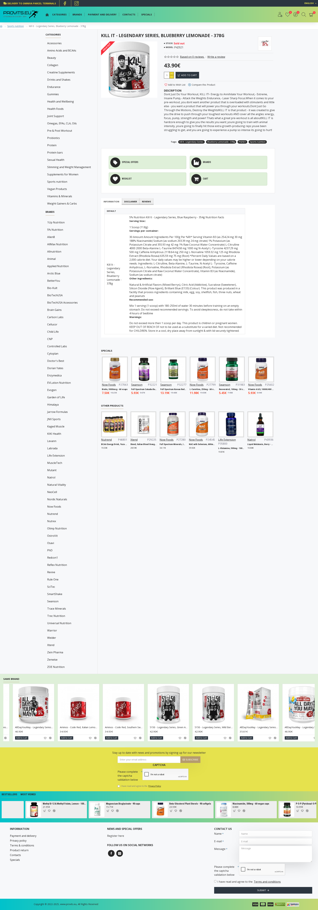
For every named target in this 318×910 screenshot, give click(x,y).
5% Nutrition (55, 230)
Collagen (52, 65)
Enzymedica (54, 375)
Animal (51, 259)
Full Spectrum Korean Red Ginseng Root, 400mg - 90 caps (151, 389)
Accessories (54, 43)
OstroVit (52, 536)
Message (219, 849)
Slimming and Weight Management (69, 167)
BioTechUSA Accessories (62, 302)
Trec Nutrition (56, 616)
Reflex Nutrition (57, 565)
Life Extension (56, 455)
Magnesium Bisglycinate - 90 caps (29, 803)
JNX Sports (54, 419)
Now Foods (54, 506)
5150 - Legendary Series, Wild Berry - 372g (33, 727)
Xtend (50, 645)
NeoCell (52, 492)
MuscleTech (54, 463)
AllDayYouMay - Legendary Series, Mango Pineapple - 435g (258, 727)
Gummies (53, 94)
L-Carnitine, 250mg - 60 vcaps (180, 389)
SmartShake (54, 594)
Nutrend (52, 514)
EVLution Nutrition (59, 383)
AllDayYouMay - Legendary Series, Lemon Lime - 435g (213, 727)
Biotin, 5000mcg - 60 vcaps (267, 389)
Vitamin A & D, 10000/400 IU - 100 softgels (238, 389)
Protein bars (55, 152)
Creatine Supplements (61, 72)
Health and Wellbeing (60, 101)
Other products (112, 405)
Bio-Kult (52, 288)
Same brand (11, 678)
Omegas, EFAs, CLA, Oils (62, 123)
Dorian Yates (55, 368)
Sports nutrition (15, 26)
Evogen (51, 390)
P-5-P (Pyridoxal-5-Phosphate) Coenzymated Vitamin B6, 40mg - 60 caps (223, 803)
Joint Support (55, 116)
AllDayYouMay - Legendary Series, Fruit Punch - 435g (168, 727)
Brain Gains (54, 310)
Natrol (51, 477)
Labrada (52, 448)
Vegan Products (57, 189)
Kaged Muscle (55, 426)
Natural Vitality (56, 485)
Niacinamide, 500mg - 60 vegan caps (157, 803)
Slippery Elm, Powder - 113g (265, 444)
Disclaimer (130, 201)
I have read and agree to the (141, 786)
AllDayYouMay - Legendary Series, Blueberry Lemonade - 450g (123, 727)
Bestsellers (9, 794)
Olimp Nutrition (57, 528)
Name (218, 833)
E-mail (218, 841)
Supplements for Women (62, 174)
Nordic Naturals (57, 499)
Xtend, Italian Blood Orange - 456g (119, 444)
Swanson (52, 601)
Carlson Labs (55, 317)
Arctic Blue (53, 273)
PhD (50, 550)
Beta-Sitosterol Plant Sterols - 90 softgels (96, 803)
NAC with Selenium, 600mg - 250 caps (177, 444)
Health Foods (55, 109)
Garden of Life (56, 397)
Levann (51, 441)
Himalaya (53, 404)
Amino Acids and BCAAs (61, 50)
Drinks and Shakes (58, 79)
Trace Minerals (56, 608)
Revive (51, 572)
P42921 (242, 141)
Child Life (53, 332)
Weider (51, 638)
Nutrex (51, 521)
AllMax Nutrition (57, 244)
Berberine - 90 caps (275, 803)
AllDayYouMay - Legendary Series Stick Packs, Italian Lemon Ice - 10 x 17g (78, 727)
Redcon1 (52, 557)
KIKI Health (54, 434)
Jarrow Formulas (57, 412)
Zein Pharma (55, 652)
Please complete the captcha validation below (128, 775)
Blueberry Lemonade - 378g (221, 141)
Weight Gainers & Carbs (62, 203)
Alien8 (51, 237)
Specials (106, 350)
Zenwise (52, 659)
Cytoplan (52, 353)
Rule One (52, 579)
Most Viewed (28, 794)
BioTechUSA (55, 295)
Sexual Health (55, 160)
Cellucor (52, 324)
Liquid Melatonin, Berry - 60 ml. (235, 444)
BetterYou (53, 281)
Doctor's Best (55, 361)
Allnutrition (54, 251)
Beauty (51, 58)
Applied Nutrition (58, 266)
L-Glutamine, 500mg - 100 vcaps (206, 448)
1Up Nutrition (56, 222)
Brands (50, 211)
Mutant (51, 470)
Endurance (53, 87)
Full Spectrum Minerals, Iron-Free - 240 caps (148, 444)
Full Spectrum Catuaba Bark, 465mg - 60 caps (121, 389)
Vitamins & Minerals (59, 196)
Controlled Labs (57, 346)
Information (111, 201)
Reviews (146, 201)
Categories (53, 34)
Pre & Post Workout (59, 130)
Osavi (50, 543)
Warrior (52, 630)
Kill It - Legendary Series (191, 141)
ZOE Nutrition (56, 667)
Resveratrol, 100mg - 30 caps (209, 389)
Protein (51, 145)
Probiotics (53, 138)
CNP (50, 339)
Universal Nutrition (59, 623)
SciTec (51, 587)
